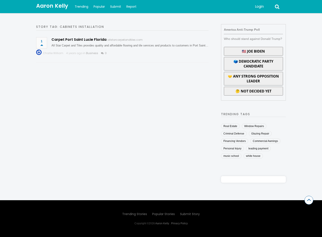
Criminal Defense (233, 133)
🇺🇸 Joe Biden (253, 51)
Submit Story (190, 214)
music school (231, 155)
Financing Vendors (234, 141)
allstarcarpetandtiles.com (125, 40)
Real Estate (230, 126)
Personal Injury (232, 148)
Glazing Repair (260, 133)
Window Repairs (254, 126)
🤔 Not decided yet (253, 91)
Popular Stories (163, 214)
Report (131, 6)
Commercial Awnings (265, 141)
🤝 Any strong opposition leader (253, 78)
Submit (115, 6)
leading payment (258, 148)
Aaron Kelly (52, 6)
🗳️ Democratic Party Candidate (253, 64)
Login (259, 6)
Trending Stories (134, 214)
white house (253, 155)
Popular (99, 6)
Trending (81, 6)
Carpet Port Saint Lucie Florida (78, 39)
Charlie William (53, 53)
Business (92, 53)
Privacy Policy (179, 223)
